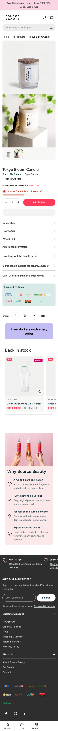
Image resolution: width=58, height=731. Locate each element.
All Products (19, 36)
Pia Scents (15, 174)
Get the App (15, 559)
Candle (34, 174)
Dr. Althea (12, 400)
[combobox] (29, 27)
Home (5, 36)
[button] (29, 212)
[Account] (45, 17)
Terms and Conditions (44, 606)
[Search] (51, 27)
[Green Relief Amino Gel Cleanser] (24, 376)
